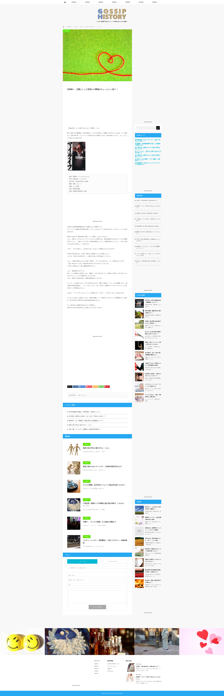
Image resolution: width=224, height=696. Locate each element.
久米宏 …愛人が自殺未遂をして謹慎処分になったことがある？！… (148, 240)
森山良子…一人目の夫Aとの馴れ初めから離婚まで (153, 508)
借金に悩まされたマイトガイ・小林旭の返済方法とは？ (102, 466)
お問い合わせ (110, 671)
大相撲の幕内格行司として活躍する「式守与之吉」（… (152, 543)
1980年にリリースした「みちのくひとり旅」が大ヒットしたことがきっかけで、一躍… (148, 669)
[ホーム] (65, 2)
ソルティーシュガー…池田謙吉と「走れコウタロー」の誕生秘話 (105, 541)
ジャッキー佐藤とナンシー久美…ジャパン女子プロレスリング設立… (148, 254)
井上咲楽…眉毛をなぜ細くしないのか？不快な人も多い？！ (87, 416)
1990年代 (114, 2)
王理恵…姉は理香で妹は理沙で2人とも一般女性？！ (153, 322)
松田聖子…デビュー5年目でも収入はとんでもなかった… (148, 678)
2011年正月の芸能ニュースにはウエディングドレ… (153, 533)
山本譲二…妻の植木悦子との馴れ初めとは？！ (147, 200)
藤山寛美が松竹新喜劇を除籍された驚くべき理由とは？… (153, 571)
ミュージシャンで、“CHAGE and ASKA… (152, 400)
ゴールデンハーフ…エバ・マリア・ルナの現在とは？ (153, 385)
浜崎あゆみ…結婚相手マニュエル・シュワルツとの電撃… (153, 529)
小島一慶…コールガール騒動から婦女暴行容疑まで (85, 429)
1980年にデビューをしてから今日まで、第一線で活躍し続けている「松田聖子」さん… (148, 682)
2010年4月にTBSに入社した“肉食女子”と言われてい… (152, 368)
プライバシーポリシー (112, 666)
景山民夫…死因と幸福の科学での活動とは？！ (153, 581)
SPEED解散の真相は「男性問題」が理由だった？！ (85, 412)
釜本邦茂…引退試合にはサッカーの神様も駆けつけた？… (153, 550)
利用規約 (109, 668)
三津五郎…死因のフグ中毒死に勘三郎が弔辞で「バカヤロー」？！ (103, 504)
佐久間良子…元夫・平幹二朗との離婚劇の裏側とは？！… (153, 353)
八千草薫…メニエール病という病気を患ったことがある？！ (148, 219)
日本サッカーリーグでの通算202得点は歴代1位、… (153, 554)
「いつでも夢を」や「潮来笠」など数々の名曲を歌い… (152, 347)
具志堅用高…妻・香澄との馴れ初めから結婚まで (147, 226)
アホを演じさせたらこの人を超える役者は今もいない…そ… (152, 575)
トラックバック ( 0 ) (112, 561)
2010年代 (87, 2)
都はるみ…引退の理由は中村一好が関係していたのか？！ (148, 261)
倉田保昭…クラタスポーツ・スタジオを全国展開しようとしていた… (148, 247)
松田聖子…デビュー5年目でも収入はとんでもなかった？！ (148, 206)
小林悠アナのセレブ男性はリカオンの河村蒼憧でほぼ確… (153, 364)
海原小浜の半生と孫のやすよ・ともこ (80, 425)
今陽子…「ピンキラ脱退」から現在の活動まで (99, 522)
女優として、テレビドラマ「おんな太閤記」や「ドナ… (152, 358)
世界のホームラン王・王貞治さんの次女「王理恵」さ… (152, 326)
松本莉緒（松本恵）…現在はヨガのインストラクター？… (153, 374)
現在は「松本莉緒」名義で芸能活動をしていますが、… (152, 379)
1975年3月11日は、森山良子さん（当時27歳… (153, 512)
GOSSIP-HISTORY (111, 693)
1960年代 (154, 2)
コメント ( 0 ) (82, 561)
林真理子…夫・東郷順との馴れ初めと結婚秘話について (86, 420)
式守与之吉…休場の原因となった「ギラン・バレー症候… (153, 539)
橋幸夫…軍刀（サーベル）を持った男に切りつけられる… (153, 343)
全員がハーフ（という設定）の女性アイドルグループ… (152, 389)
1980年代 (127, 2)
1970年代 (141, 2)
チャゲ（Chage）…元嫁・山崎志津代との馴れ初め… (153, 395)
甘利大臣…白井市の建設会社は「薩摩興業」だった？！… (153, 301)
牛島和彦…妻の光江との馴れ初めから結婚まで (147, 213)
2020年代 (74, 2)
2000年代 (100, 2)
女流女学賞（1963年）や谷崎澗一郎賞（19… (153, 316)
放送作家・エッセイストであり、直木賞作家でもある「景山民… (152, 585)
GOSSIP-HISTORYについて (113, 663)
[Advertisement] (97, 110)
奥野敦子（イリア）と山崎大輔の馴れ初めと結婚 (153, 518)
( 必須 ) (72, 575)
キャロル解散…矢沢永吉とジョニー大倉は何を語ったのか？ (104, 485)
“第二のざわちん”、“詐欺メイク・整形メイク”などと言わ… (153, 564)
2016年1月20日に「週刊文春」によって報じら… (153, 305)
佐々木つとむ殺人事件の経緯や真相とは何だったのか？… (153, 332)
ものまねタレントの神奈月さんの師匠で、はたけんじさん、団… (152, 337)
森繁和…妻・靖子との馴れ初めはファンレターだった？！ (148, 232)
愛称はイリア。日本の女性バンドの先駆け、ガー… (152, 522)
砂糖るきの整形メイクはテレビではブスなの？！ (153, 560)
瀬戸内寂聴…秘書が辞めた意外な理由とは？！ (153, 311)
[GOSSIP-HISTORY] (112, 19)
